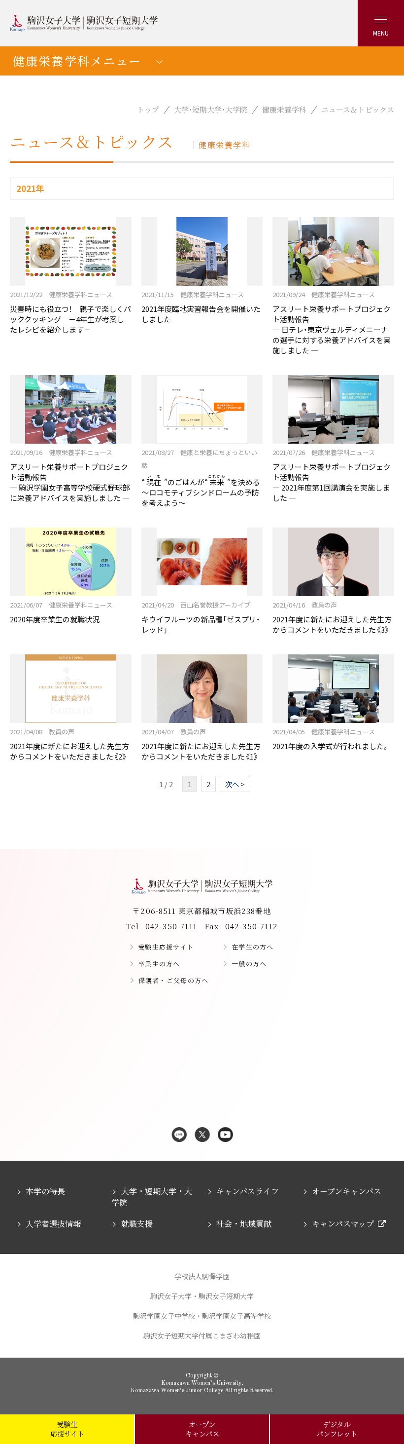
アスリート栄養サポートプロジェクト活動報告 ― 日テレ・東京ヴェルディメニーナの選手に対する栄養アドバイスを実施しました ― (331, 322)
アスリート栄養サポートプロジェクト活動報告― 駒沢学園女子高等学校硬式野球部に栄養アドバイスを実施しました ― (70, 475)
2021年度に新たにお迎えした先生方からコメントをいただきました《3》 (332, 617)
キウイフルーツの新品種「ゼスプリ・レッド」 (200, 617)
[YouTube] (225, 1135)
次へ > (235, 784)
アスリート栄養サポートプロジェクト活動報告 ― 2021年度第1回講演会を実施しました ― (331, 475)
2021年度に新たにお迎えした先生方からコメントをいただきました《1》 (201, 744)
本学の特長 (45, 1191)
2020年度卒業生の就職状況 (61, 612)
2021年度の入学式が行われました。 (330, 739)
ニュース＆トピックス (357, 109)
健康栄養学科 (284, 109)
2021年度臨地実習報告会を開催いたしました (201, 307)
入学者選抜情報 (53, 1223)
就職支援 (136, 1223)
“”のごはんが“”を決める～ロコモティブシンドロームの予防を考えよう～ (200, 478)
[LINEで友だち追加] (179, 1135)
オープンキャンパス (346, 1191)
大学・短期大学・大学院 (210, 109)
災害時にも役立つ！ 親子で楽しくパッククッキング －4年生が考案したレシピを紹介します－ (70, 312)
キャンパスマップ (343, 1223)
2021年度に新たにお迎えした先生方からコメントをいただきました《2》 (69, 744)
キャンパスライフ (247, 1191)
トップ (148, 109)
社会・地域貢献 (243, 1223)
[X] (202, 1135)
